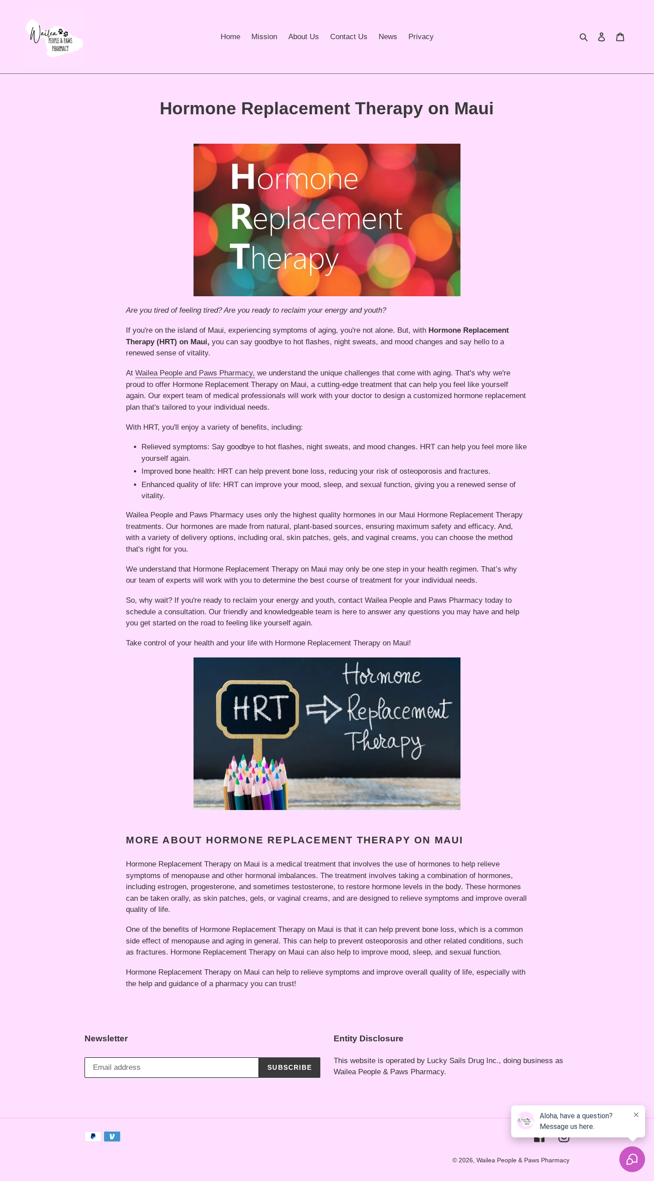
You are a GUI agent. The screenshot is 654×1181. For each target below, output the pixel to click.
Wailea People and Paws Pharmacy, (195, 373)
